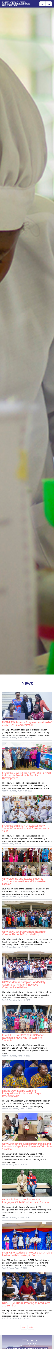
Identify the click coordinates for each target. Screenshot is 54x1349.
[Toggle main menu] (42, 3)
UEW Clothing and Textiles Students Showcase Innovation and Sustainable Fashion (24, 881)
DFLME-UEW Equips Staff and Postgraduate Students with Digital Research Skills (22, 1093)
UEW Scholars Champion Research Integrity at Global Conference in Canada (25, 1201)
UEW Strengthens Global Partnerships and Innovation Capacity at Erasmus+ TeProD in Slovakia (27, 1146)
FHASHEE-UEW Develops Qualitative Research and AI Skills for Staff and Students (23, 1037)
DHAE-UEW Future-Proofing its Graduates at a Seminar (26, 1304)
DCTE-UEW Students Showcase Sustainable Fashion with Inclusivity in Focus (27, 1254)
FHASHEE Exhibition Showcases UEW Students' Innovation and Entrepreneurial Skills (25, 828)
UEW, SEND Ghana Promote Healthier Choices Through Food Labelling (24, 933)
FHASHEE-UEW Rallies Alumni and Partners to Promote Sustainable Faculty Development (27, 775)
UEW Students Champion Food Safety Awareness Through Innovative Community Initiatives (23, 984)
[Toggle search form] (48, 3)
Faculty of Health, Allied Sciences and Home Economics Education (16, 3)
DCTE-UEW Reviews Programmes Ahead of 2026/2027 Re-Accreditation (27, 723)
